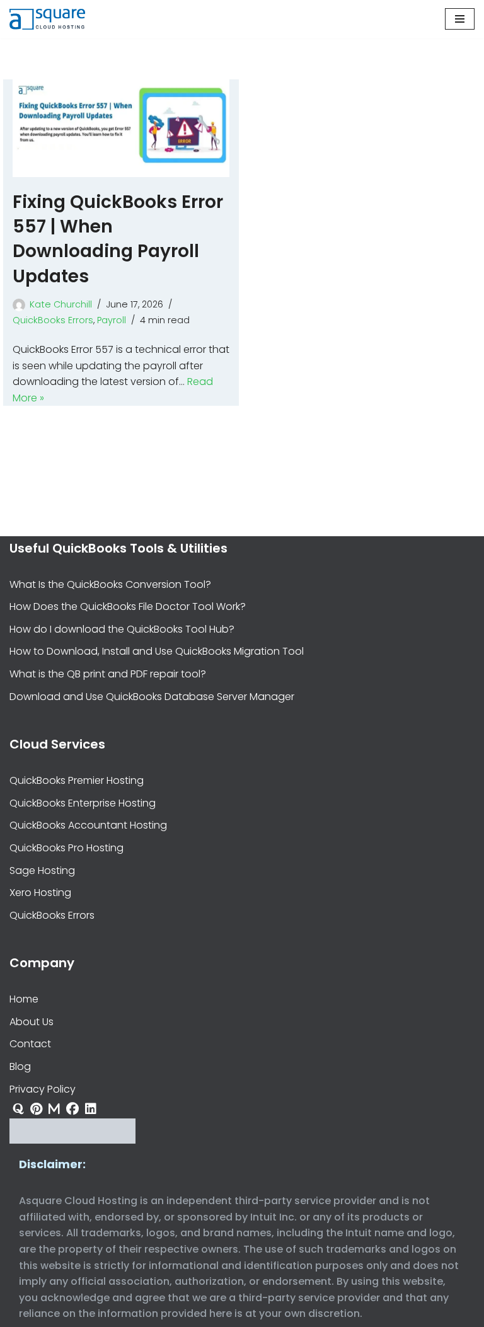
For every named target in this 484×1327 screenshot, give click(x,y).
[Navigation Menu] (460, 19)
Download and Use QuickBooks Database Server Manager (151, 696)
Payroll (111, 320)
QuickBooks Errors (53, 320)
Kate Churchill (61, 304)
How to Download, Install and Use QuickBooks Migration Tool (156, 651)
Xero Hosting (40, 892)
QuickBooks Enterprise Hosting (82, 803)
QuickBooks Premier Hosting (76, 780)
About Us (31, 1021)
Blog (20, 1066)
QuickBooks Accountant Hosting (88, 825)
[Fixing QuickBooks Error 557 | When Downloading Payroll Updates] (121, 128)
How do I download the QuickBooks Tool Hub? (121, 629)
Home (23, 999)
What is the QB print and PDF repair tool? (107, 674)
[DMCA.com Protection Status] (72, 1140)
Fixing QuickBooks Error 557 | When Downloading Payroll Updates (118, 239)
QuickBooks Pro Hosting (66, 848)
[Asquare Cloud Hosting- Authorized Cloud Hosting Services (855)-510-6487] (47, 19)
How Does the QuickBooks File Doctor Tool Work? (127, 606)
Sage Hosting (42, 870)
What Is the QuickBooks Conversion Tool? (110, 584)
